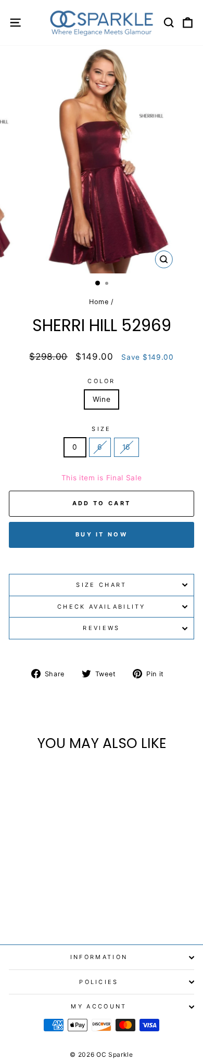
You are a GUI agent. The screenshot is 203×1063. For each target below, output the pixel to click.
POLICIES (99, 982)
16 (126, 447)
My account (98, 1006)
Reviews (101, 628)
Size (101, 428)
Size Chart (101, 584)
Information (99, 957)
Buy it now (101, 534)
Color (101, 381)
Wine (102, 399)
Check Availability (101, 606)
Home (99, 302)
